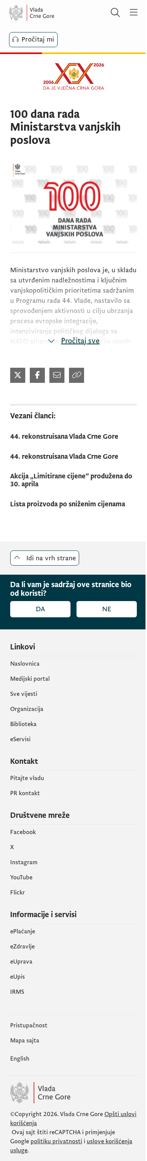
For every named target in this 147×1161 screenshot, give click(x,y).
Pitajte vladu (27, 778)
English (19, 1058)
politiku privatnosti (56, 1141)
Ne (106, 609)
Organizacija (26, 709)
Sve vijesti (23, 694)
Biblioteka (23, 724)
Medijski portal (30, 679)
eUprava (21, 961)
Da (40, 609)
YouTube (21, 877)
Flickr (17, 892)
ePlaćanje (22, 931)
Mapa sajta (24, 1040)
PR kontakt (25, 793)
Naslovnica (25, 664)
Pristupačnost (28, 1025)
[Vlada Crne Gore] (54, 13)
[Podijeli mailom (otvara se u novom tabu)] (56, 375)
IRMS (17, 992)
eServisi (20, 739)
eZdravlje (22, 946)
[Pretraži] (115, 12)
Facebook (23, 832)
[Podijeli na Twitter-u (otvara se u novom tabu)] (17, 375)
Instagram (24, 862)
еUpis (17, 977)
